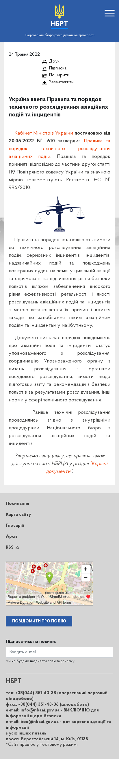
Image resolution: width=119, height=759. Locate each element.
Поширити (59, 75)
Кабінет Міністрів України (43, 133)
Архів (12, 536)
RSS (10, 547)
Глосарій (15, 525)
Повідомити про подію (39, 621)
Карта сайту (18, 514)
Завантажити (61, 82)
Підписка (57, 68)
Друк (54, 61)
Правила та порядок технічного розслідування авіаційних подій (59, 149)
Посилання (17, 503)
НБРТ (59, 24)
